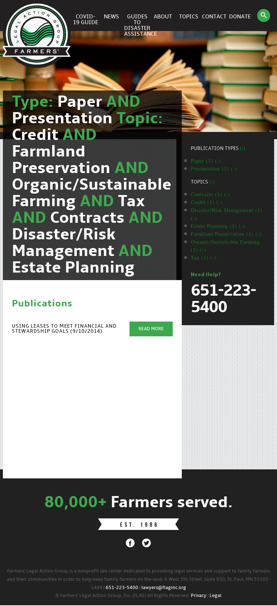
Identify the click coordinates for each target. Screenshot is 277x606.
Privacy (198, 595)
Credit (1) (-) (207, 202)
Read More (151, 329)
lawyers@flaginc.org (163, 587)
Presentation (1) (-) (214, 168)
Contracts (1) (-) (210, 194)
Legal (215, 595)
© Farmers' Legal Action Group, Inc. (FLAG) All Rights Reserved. (122, 595)
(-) (242, 148)
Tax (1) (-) (204, 257)
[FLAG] (38, 15)
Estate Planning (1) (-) (218, 225)
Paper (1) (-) (206, 160)
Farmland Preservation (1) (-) (226, 233)
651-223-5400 (122, 587)
